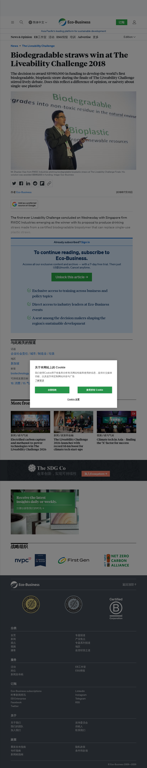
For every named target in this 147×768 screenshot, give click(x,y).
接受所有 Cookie (94, 390)
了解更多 (39, 380)
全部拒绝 (52, 390)
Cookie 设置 (73, 399)
